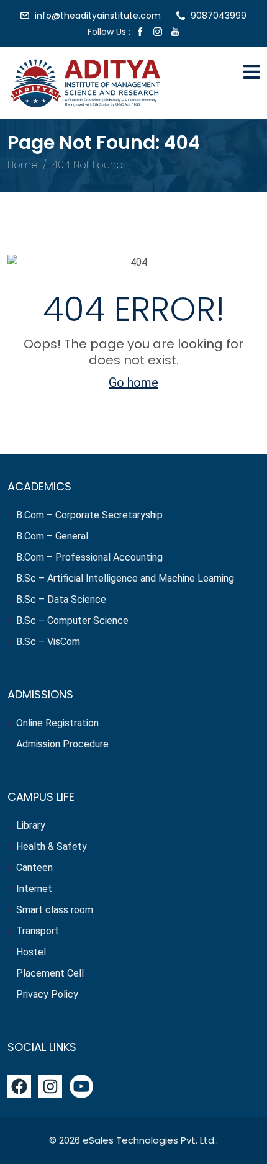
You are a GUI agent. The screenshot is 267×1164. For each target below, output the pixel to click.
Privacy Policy (47, 994)
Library (30, 825)
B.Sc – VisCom (48, 641)
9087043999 (219, 15)
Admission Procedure (62, 744)
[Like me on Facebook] (140, 33)
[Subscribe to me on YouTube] (175, 33)
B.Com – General (52, 536)
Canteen (34, 867)
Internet (35, 889)
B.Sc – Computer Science (72, 620)
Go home (133, 382)
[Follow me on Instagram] (157, 33)
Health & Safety (51, 846)
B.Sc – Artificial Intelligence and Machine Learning (125, 578)
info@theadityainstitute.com (98, 15)
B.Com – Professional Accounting (89, 557)
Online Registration (57, 723)
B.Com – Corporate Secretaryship (89, 515)
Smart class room (54, 910)
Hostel (32, 952)
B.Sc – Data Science (61, 599)
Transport (38, 931)
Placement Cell (50, 973)
